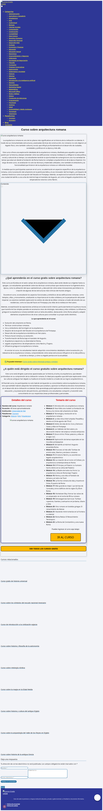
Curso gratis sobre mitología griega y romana (40, 362)
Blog (6, 122)
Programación (14, 100)
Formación (12, 65)
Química (12, 105)
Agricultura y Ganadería (17, 16)
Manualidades (14, 85)
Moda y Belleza (14, 94)
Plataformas (10, 116)
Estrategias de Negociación (18, 60)
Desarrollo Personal (15, 40)
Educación (12, 49)
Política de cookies (12, 806)
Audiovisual (13, 23)
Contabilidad (13, 34)
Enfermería (12, 58)
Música (11, 96)
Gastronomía (13, 69)
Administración (14, 14)
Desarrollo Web (14, 43)
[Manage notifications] (4, 806)
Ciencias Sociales (14, 27)
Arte (10, 20)
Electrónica (12, 54)
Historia (11, 74)
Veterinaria (12, 114)
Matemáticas (13, 89)
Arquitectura (13, 18)
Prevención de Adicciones (18, 98)
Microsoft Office (14, 92)
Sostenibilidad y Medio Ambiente (20, 109)
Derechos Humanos (15, 38)
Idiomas (11, 76)
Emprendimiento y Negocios (19, 56)
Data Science (13, 36)
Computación (13, 29)
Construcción (13, 32)
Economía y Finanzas (16, 47)
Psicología (12, 103)
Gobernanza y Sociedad (17, 72)
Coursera (12, 118)
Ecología (12, 45)
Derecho (12, 83)
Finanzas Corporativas (16, 67)
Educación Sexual (15, 52)
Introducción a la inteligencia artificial (22, 80)
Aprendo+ (12, 120)
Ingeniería (12, 78)
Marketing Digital (15, 87)
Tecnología (12, 111)
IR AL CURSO (65, 537)
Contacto (8, 125)
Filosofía (12, 63)
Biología (11, 25)
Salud (11, 107)
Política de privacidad (13, 804)
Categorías (9, 11)
